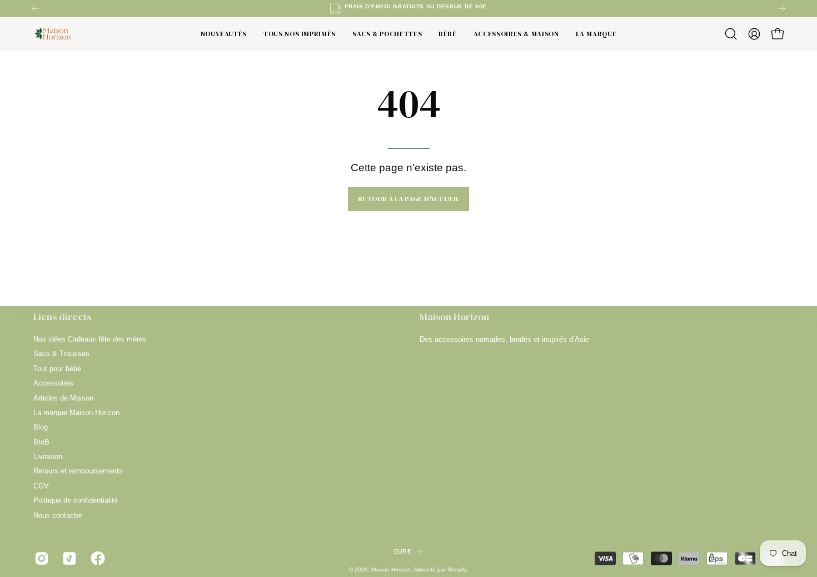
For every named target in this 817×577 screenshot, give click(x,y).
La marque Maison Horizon (76, 412)
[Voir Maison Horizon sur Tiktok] (67, 558)
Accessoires (53, 383)
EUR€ (402, 551)
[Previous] (36, 8)
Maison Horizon (391, 569)
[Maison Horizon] (52, 34)
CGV (41, 485)
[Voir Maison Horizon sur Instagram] (40, 558)
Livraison (47, 456)
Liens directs (62, 317)
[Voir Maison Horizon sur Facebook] (96, 558)
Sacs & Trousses (61, 354)
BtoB (41, 441)
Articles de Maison (63, 398)
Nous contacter (57, 515)
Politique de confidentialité (75, 500)
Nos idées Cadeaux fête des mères (90, 339)
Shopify (456, 569)
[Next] (781, 8)
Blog (40, 427)
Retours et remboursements (78, 471)
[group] (408, 8)
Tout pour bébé (57, 368)
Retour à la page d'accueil (409, 198)
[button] (731, 34)
